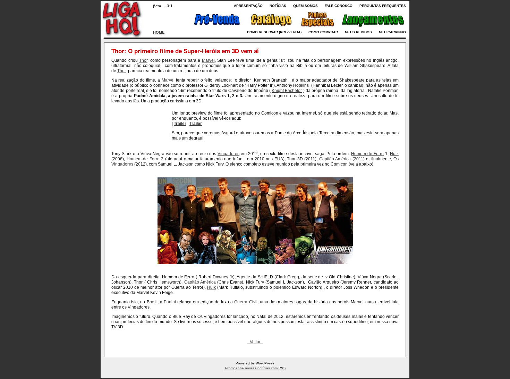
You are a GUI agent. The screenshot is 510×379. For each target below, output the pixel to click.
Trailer (180, 123)
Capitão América (335, 159)
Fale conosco (338, 6)
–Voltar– (255, 341)
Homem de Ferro (367, 153)
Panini (170, 302)
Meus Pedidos (358, 32)
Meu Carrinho (392, 32)
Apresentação (248, 6)
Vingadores (228, 153)
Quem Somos (305, 6)
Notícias (278, 6)
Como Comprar (323, 32)
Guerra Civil (245, 302)
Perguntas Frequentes (382, 6)
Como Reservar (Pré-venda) (274, 32)
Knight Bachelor (287, 90)
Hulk (394, 153)
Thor (143, 60)
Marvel (208, 60)
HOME (158, 32)
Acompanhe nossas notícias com (255, 368)
